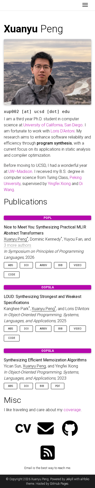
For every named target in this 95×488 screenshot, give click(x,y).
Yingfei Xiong (59, 183)
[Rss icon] (47, 453)
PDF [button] (57, 386)
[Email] (45, 429)
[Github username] (70, 429)
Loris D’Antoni (62, 131)
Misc (12, 400)
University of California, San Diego (53, 125)
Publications (25, 201)
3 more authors (17, 245)
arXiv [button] (43, 265)
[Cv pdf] (23, 429)
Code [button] (11, 274)
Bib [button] (60, 265)
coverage (72, 409)
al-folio (85, 479)
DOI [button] (26, 265)
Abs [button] (10, 265)
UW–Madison (20, 171)
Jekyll (69, 479)
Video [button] (78, 265)
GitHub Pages (59, 483)
